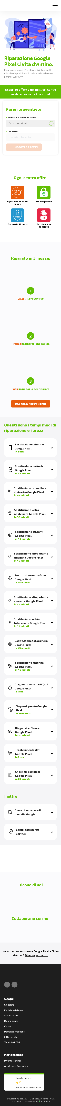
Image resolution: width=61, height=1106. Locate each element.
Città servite (11, 1037)
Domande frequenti (14, 1031)
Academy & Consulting (16, 1066)
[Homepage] (7, 4)
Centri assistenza (13, 1010)
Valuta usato (11, 1015)
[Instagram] (14, 985)
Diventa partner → (36, 955)
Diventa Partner (12, 1060)
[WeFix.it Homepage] (8, 975)
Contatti (8, 1026)
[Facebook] (7, 985)
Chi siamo (9, 1004)
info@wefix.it (31, 1101)
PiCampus (45, 1101)
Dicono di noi (11, 1020)
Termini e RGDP (12, 1042)
